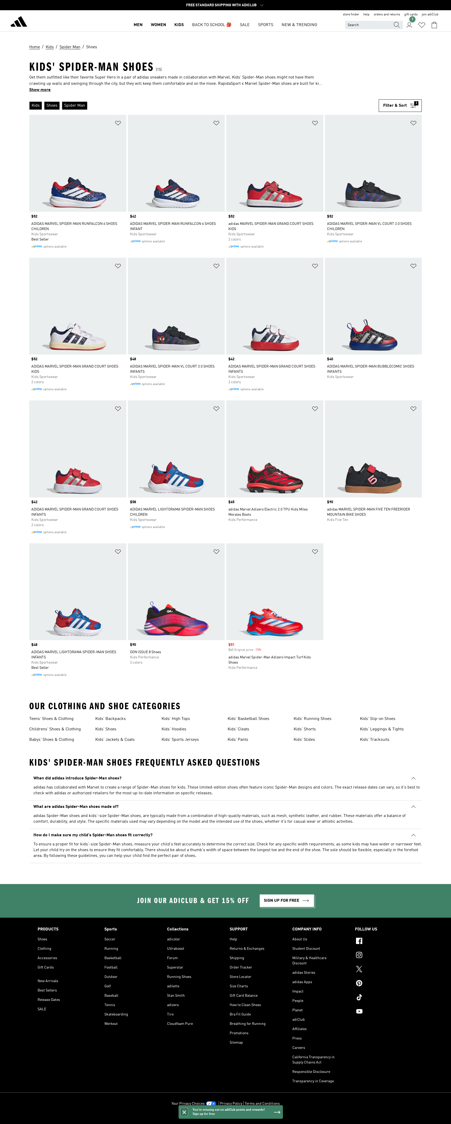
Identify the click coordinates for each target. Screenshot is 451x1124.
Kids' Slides (304, 740)
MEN (138, 25)
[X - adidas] (384, 970)
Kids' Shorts (305, 729)
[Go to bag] (434, 25)
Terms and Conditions (262, 1103)
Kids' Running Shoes (312, 719)
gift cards (411, 14)
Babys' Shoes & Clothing (51, 740)
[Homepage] (18, 22)
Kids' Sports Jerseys (180, 740)
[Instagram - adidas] (384, 956)
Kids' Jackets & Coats (115, 740)
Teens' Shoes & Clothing (51, 719)
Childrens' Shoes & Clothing (55, 729)
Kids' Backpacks (110, 719)
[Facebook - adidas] (384, 942)
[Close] (184, 1112)
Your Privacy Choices (188, 1103)
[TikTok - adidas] (384, 998)
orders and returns (387, 14)
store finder (351, 14)
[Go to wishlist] (422, 25)
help (366, 14)
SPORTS (265, 25)
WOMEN (158, 25)
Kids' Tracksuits (374, 740)
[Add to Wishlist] (118, 124)
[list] (204, 105)
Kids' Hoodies (174, 729)
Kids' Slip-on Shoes (377, 719)
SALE (245, 25)
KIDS (179, 25)
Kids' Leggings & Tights (382, 729)
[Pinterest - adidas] (384, 984)
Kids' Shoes (105, 729)
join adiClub (430, 14)
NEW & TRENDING (299, 25)
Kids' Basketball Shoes (248, 719)
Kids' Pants (238, 740)
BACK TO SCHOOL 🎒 (212, 25)
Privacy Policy (231, 1103)
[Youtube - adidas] (384, 1012)
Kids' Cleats (238, 729)
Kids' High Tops (176, 719)
